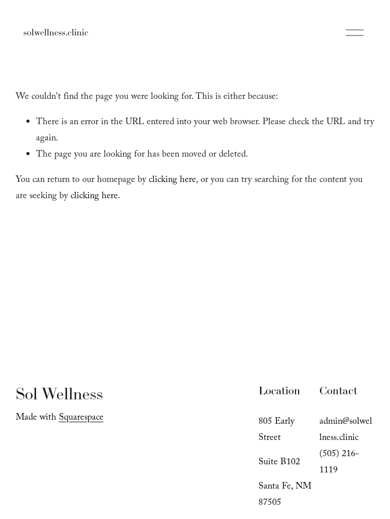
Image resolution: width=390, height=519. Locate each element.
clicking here (172, 180)
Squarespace (81, 418)
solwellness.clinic (55, 32)
